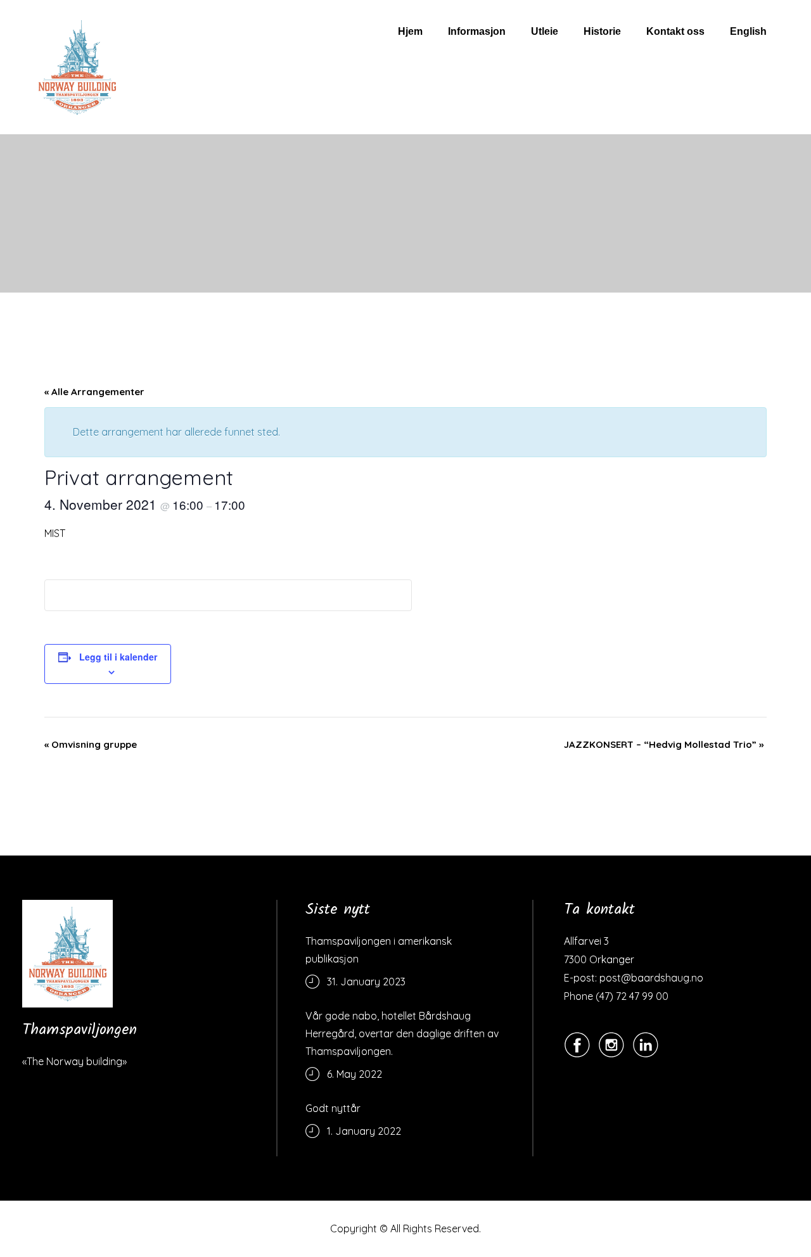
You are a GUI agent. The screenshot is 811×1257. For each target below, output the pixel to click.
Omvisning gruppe (90, 744)
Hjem (410, 31)
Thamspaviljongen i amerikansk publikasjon (378, 950)
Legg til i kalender (118, 656)
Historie (602, 31)
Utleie (544, 31)
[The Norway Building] (67, 953)
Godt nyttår (333, 1108)
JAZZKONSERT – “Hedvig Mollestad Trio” (663, 744)
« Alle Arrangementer (94, 392)
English (748, 31)
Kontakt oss (675, 31)
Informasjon (477, 31)
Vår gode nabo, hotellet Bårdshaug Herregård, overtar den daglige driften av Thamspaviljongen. (402, 1033)
